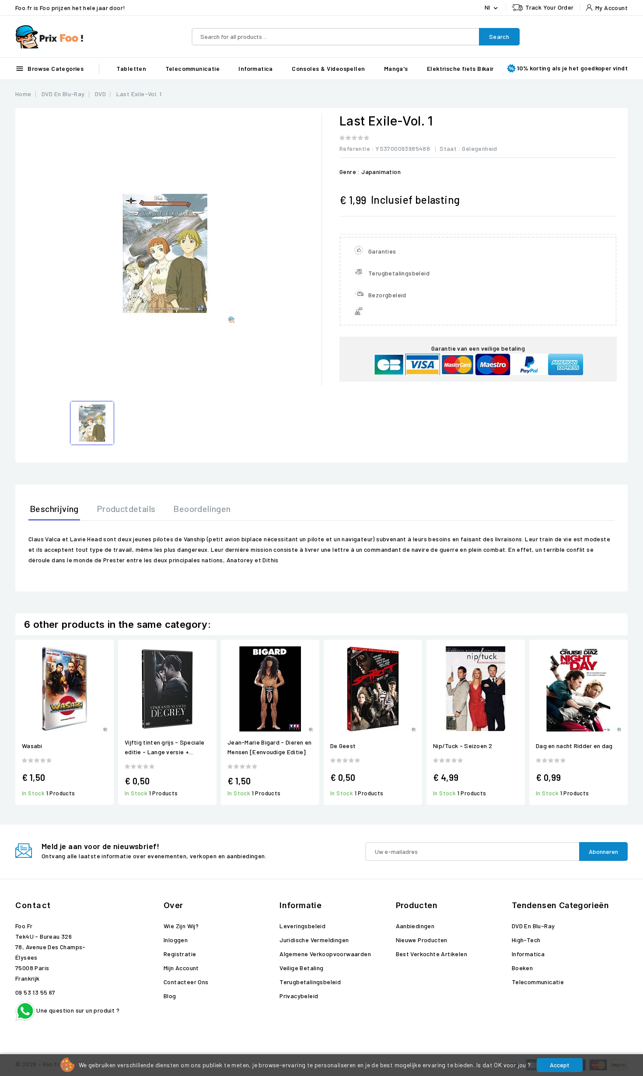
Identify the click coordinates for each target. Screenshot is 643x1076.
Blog (170, 995)
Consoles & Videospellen (328, 68)
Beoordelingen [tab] (202, 508)
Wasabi (32, 745)
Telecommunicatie (192, 68)
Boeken (522, 968)
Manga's (396, 68)
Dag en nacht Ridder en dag (574, 745)
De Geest (343, 745)
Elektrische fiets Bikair (460, 68)
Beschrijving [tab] (54, 508)
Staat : (450, 148)
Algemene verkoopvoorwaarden (325, 954)
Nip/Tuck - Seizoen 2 (462, 745)
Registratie (180, 954)
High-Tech (526, 940)
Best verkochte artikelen (432, 954)
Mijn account (181, 968)
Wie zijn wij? (181, 926)
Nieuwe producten (421, 940)
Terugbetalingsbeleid (310, 981)
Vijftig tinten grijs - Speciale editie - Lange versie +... (164, 747)
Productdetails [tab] (126, 508)
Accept (560, 1065)
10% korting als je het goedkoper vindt (572, 68)
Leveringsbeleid (302, 926)
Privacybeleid (299, 995)
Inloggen (176, 940)
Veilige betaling (301, 968)
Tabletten (131, 68)
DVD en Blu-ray (533, 926)
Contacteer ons (186, 981)
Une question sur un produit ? (77, 1010)
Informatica (255, 68)
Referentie (354, 148)
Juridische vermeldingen (314, 940)
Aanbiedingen (415, 926)
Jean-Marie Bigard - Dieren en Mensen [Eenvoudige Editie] (269, 747)
